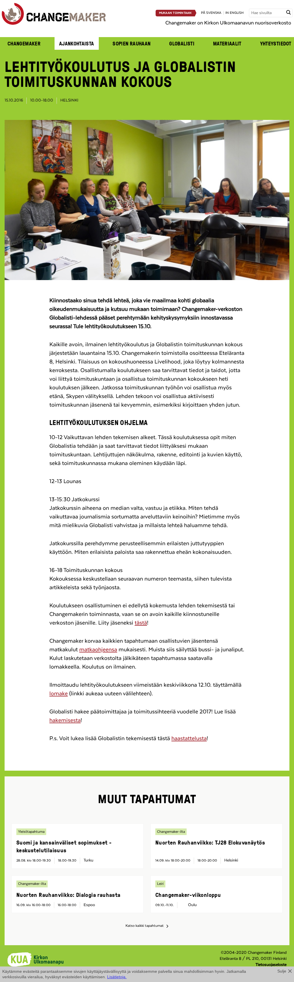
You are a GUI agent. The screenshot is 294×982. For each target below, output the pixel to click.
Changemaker (23, 43)
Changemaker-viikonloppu (188, 895)
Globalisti (181, 43)
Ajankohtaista (76, 43)
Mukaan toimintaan (175, 13)
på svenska (211, 13)
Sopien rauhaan (131, 43)
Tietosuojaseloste (271, 964)
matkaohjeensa (98, 649)
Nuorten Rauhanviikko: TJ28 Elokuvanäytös (210, 842)
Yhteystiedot (275, 43)
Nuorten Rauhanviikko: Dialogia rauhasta (68, 895)
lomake (58, 693)
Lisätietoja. (117, 977)
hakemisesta (65, 720)
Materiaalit (227, 43)
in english (234, 13)
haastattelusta (189, 738)
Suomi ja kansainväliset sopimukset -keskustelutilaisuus (63, 846)
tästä (141, 623)
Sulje (281, 971)
